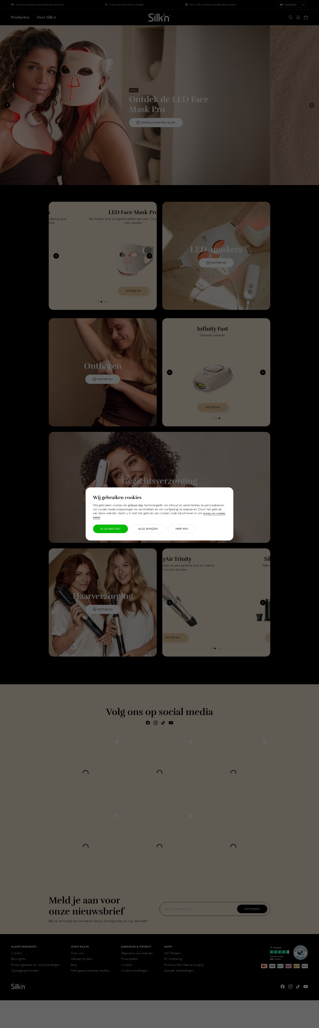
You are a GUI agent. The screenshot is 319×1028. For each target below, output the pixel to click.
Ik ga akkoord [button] (110, 528)
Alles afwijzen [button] (148, 528)
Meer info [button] (182, 528)
